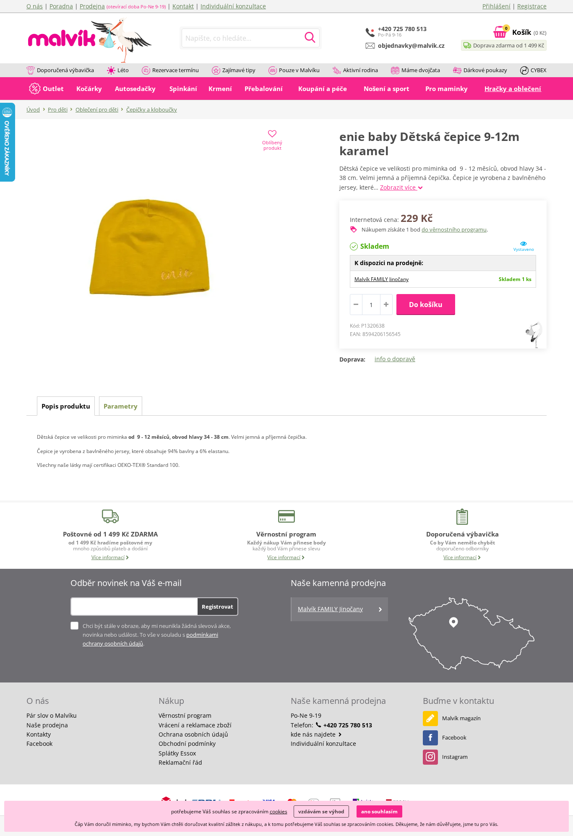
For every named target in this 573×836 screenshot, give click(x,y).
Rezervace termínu (175, 70)
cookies (278, 811)
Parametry (121, 406)
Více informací (108, 557)
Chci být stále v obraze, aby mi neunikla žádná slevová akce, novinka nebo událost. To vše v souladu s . (157, 634)
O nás (34, 6)
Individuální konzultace (233, 6)
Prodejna (92, 6)
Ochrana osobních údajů (193, 734)
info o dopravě (395, 359)
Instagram (455, 756)
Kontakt (183, 6)
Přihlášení (496, 6)
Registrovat (217, 606)
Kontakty (38, 734)
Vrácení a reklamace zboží (195, 725)
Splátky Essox (177, 753)
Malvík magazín (461, 718)
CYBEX (539, 70)
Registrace (532, 6)
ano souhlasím (379, 811)
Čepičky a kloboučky (151, 109)
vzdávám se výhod (321, 811)
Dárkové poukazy (485, 70)
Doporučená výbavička (65, 70)
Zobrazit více (398, 187)
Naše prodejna (47, 725)
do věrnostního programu (454, 229)
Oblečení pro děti (97, 109)
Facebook (39, 743)
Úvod (33, 109)
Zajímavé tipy (238, 70)
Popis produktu (66, 406)
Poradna (61, 6)
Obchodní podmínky (187, 743)
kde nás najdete (314, 734)
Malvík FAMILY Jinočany (381, 279)
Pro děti (58, 109)
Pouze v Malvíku (299, 70)
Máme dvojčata (420, 70)
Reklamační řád (180, 762)
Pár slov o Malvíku (51, 715)
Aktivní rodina (360, 70)
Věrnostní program (185, 715)
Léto (123, 70)
